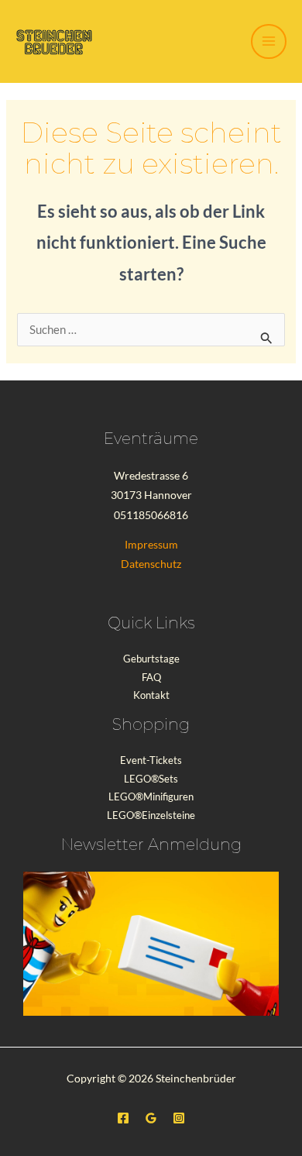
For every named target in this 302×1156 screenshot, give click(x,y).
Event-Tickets (151, 760)
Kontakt (151, 695)
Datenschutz (151, 563)
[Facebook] (123, 1118)
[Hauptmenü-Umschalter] (269, 42)
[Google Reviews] (151, 1118)
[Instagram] (179, 1118)
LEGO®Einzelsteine (151, 815)
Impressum (151, 544)
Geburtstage (151, 658)
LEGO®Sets (151, 778)
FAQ (151, 677)
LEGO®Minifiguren (151, 796)
